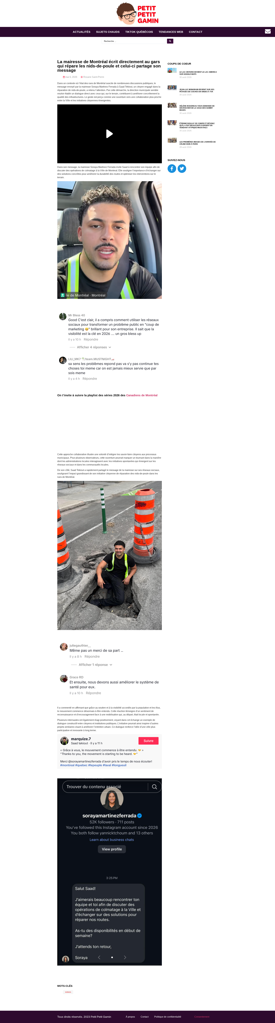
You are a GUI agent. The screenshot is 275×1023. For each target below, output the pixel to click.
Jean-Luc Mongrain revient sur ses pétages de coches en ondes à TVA (196, 91)
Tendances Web (171, 31)
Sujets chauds (108, 31)
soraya (68, 992)
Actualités (81, 31)
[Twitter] (182, 168)
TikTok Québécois (139, 31)
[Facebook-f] (172, 168)
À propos (130, 1017)
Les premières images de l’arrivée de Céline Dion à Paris (197, 143)
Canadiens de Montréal (142, 395)
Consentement (201, 1017)
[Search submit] (170, 41)
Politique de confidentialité (167, 1017)
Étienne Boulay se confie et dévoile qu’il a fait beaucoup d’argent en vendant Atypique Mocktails (197, 125)
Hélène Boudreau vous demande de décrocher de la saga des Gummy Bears (197, 108)
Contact (195, 31)
